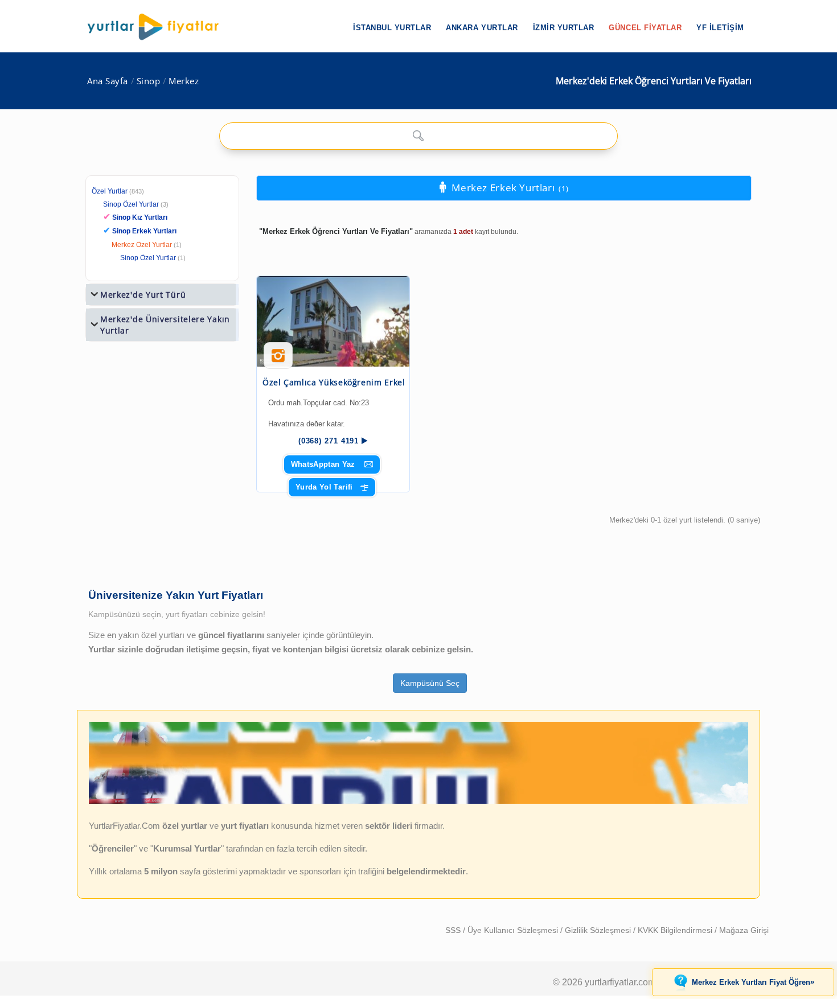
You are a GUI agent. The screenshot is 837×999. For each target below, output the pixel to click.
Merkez (184, 81)
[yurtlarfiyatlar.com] (158, 27)
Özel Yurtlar (110, 191)
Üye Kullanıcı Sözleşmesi (513, 930)
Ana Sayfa (107, 81)
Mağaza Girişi (744, 930)
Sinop (149, 81)
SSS (454, 930)
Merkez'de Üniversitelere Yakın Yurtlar (165, 325)
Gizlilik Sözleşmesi (599, 930)
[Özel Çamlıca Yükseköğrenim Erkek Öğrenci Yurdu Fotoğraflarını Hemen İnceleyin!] (278, 359)
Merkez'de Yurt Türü (143, 294)
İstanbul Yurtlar (392, 27)
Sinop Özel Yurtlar (131, 204)
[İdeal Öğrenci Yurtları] (418, 801)
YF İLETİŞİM (720, 27)
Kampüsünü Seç (429, 683)
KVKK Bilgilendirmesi (676, 930)
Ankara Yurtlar (482, 27)
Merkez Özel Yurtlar (142, 245)
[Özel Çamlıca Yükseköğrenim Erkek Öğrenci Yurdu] (333, 321)
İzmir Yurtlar (563, 27)
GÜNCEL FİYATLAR (645, 27)
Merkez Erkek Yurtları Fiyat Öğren (753, 981)
